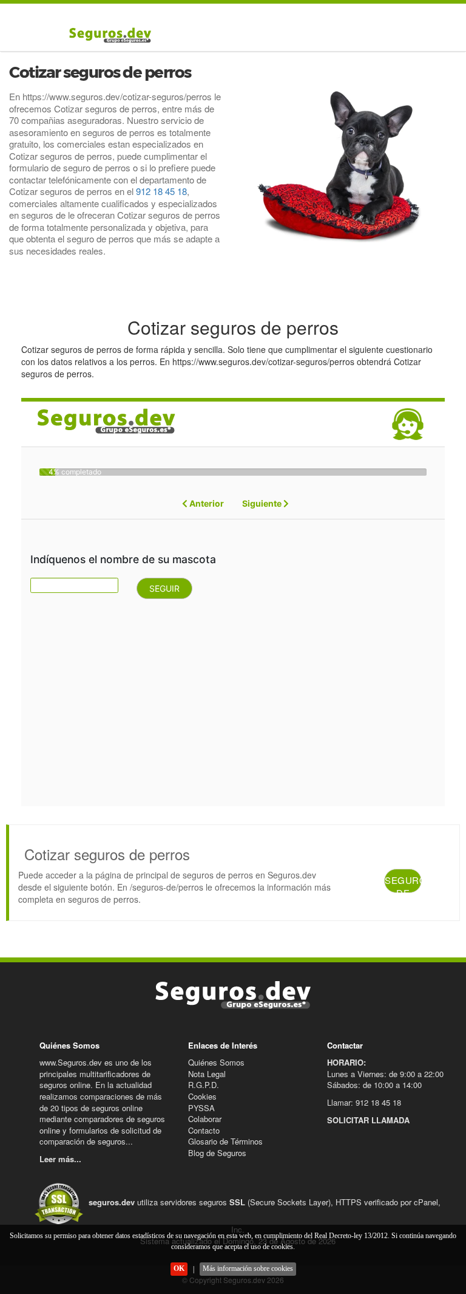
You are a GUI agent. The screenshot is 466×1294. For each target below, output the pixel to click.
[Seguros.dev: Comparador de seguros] (107, 35)
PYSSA (201, 1108)
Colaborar (204, 1119)
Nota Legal (207, 1074)
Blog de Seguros (217, 1153)
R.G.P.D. (203, 1084)
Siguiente (262, 503)
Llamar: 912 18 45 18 (364, 1102)
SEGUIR (164, 588)
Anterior (205, 503)
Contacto (204, 1130)
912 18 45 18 (161, 191)
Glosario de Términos (225, 1141)
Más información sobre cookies (248, 1268)
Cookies (202, 1096)
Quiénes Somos (216, 1062)
